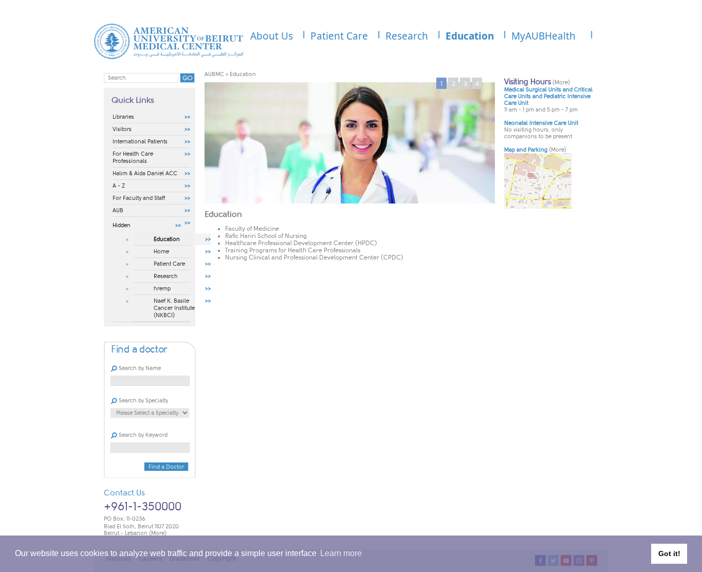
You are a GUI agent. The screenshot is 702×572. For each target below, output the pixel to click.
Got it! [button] (669, 553)
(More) (158, 533)
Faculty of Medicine (252, 228)
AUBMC (214, 74)
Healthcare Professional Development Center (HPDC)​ (301, 243)
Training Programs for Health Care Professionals (292, 250)
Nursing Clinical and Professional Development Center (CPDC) (314, 257)
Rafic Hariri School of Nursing (266, 235)
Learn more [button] (341, 553)
